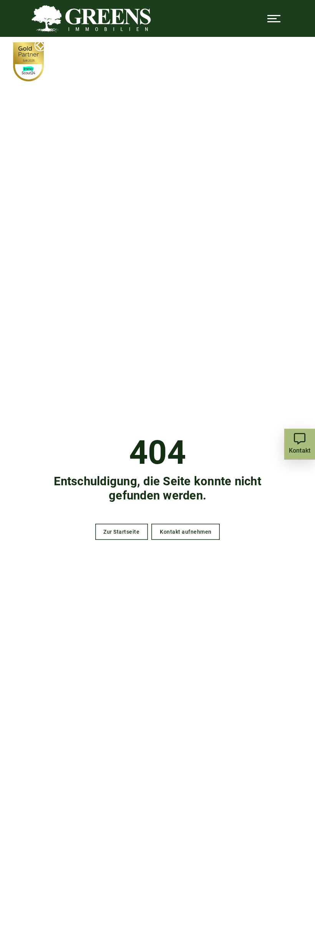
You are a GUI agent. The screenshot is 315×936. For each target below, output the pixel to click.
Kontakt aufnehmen (186, 532)
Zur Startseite (121, 532)
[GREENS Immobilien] (91, 18)
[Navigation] (274, 18)
